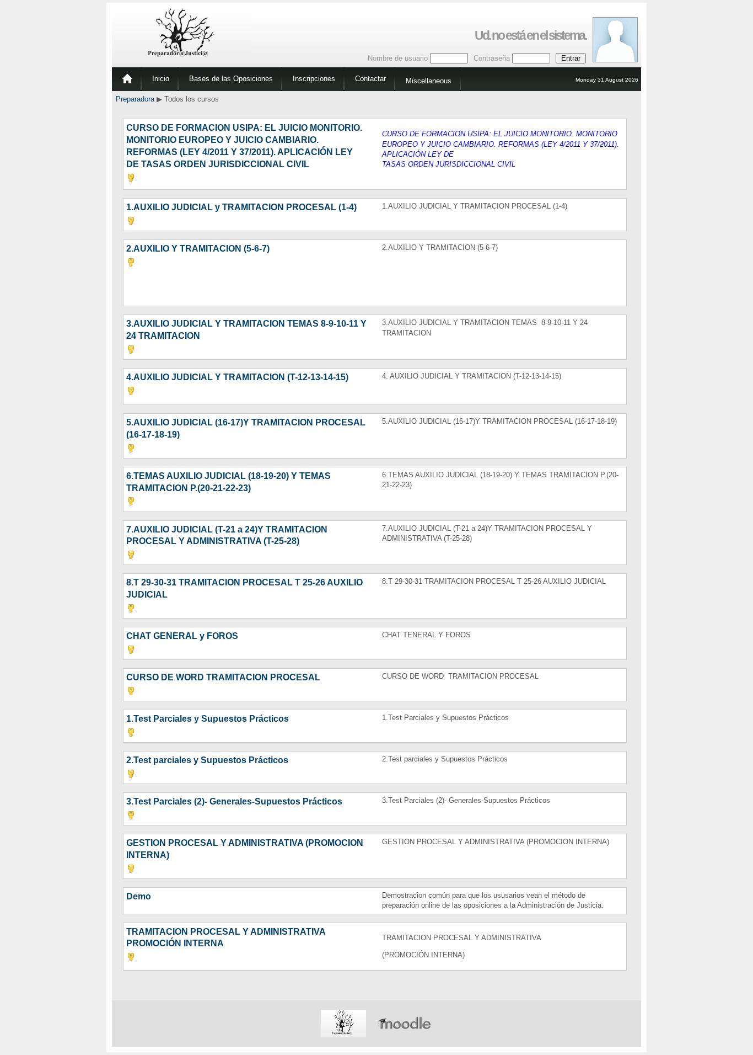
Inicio (160, 78)
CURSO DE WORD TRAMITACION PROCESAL (223, 677)
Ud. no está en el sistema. (530, 35)
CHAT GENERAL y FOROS (182, 636)
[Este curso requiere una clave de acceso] (130, 179)
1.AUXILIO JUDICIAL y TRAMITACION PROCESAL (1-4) (241, 207)
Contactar (370, 78)
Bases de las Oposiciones (231, 78)
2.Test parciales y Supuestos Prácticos (207, 760)
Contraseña (492, 58)
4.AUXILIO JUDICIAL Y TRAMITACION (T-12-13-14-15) (237, 377)
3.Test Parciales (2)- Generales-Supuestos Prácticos (234, 801)
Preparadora (135, 99)
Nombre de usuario (398, 58)
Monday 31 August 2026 (606, 80)
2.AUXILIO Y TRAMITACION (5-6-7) (198, 248)
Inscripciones (314, 78)
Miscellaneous (428, 81)
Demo (138, 896)
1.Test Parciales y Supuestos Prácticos (207, 718)
